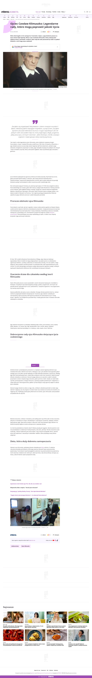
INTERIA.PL (60, 673)
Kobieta (8, 19)
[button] (49, 11)
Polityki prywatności (40, 673)
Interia (4, 19)
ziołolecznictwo (15, 546)
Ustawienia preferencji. (48, 673)
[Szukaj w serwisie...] (84, 11)
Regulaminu (32, 673)
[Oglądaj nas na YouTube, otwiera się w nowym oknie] (53, 540)
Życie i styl (12, 19)
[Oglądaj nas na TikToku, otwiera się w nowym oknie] (57, 540)
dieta (42, 447)
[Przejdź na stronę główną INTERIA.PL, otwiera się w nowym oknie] (5, 12)
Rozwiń (34, 365)
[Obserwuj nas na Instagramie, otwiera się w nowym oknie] (55, 540)
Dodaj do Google (25, 47)
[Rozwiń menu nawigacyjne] (89, 11)
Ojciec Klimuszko (26, 546)
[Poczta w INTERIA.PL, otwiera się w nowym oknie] (87, 11)
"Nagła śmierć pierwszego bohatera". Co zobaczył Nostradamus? (28, 495)
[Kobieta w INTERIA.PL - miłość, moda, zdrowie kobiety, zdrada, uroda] (14, 12)
